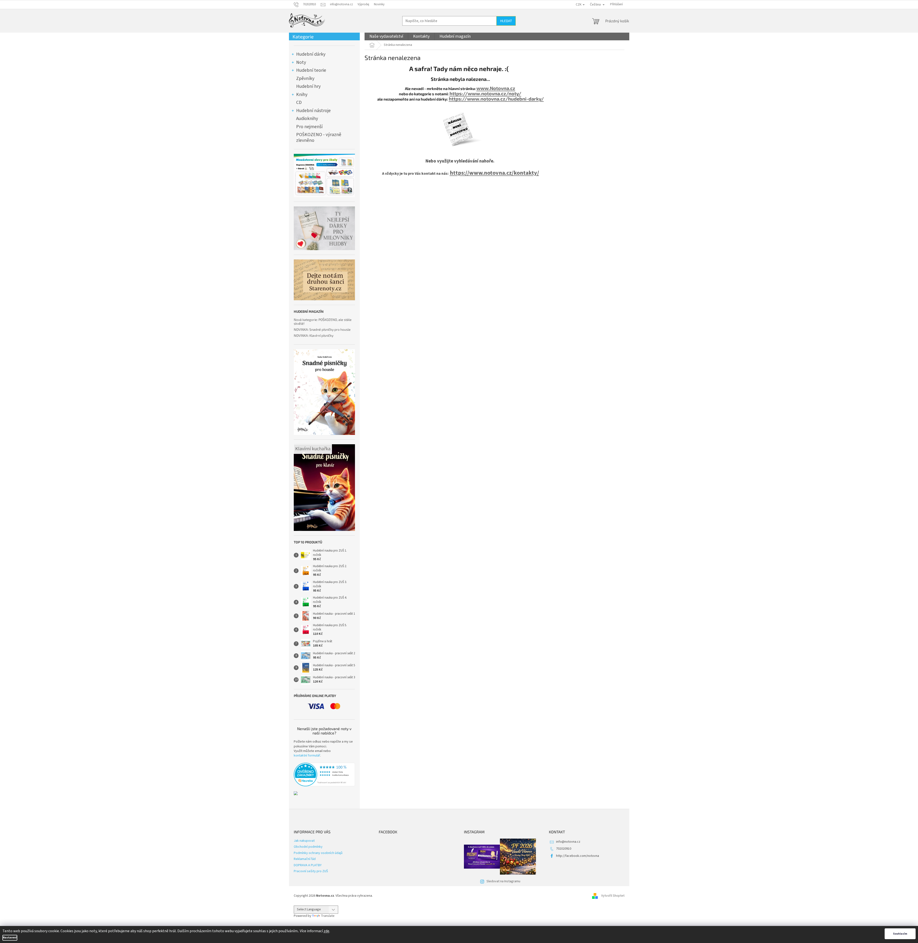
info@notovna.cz (568, 841)
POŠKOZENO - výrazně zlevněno (318, 137)
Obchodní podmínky (308, 846)
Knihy (301, 94)
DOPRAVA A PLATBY (308, 865)
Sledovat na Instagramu (503, 881)
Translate (328, 915)
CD (299, 102)
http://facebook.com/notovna (577, 855)
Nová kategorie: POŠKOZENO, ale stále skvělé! (323, 321)
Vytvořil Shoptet (612, 895)
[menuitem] (386, 36)
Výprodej (363, 4)
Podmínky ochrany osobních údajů (318, 853)
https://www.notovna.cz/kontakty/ (494, 173)
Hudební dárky (310, 54)
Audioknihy (307, 118)
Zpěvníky (305, 78)
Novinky (379, 4)
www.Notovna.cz (495, 88)
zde (326, 931)
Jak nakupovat (304, 840)
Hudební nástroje (313, 110)
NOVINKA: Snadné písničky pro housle (322, 329)
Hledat (506, 21)
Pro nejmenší (309, 126)
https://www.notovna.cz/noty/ (485, 93)
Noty (301, 62)
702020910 (563, 848)
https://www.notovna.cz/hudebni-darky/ (496, 99)
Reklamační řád (305, 859)
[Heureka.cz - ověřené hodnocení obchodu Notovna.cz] (324, 774)
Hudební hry (308, 86)
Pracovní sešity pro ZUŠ (311, 871)
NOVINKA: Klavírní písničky (313, 335)
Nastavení (10, 938)
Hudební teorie (311, 70)
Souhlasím (900, 934)
